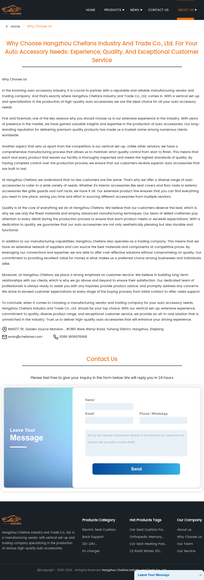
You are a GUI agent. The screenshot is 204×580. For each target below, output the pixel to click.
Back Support (93, 537)
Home (90, 10)
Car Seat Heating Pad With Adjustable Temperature (147, 543)
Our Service (186, 551)
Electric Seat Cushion (99, 529)
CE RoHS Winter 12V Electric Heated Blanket (148, 551)
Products (112, 10)
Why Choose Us (189, 536)
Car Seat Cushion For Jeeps (146, 529)
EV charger (91, 551)
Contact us (158, 10)
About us (185, 10)
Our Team (185, 543)
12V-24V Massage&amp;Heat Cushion (98, 543)
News (134, 10)
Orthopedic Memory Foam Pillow (146, 537)
